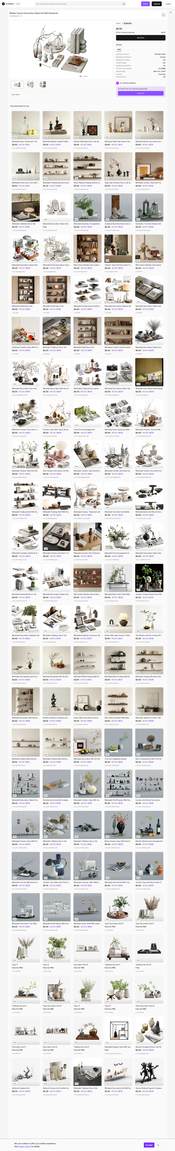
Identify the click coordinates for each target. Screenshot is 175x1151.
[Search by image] (124, 4)
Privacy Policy (24, 1146)
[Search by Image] (14, 113)
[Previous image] (13, 50)
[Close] (170, 12)
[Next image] (109, 50)
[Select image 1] (17, 84)
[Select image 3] (43, 84)
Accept (149, 1145)
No (164, 77)
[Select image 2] (30, 84)
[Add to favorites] (163, 15)
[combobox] (80, 4)
